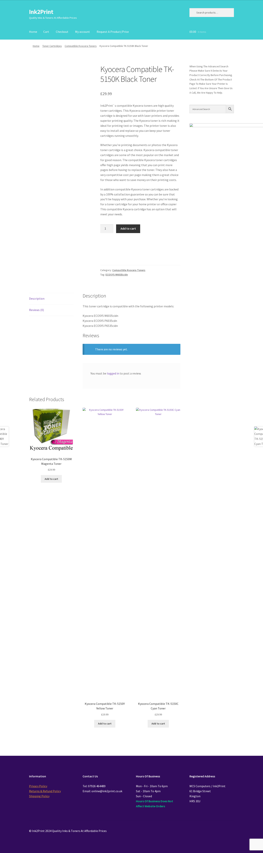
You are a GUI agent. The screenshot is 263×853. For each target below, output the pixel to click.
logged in (113, 373)
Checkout (62, 32)
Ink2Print (41, 12)
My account (82, 32)
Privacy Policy (38, 786)
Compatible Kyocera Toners (81, 46)
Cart (46, 32)
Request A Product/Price (113, 32)
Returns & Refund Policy (45, 791)
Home (33, 32)
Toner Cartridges (52, 46)
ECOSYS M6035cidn (117, 274)
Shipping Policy (39, 796)
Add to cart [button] (51, 479)
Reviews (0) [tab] (36, 310)
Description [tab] (36, 298)
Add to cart (128, 228)
